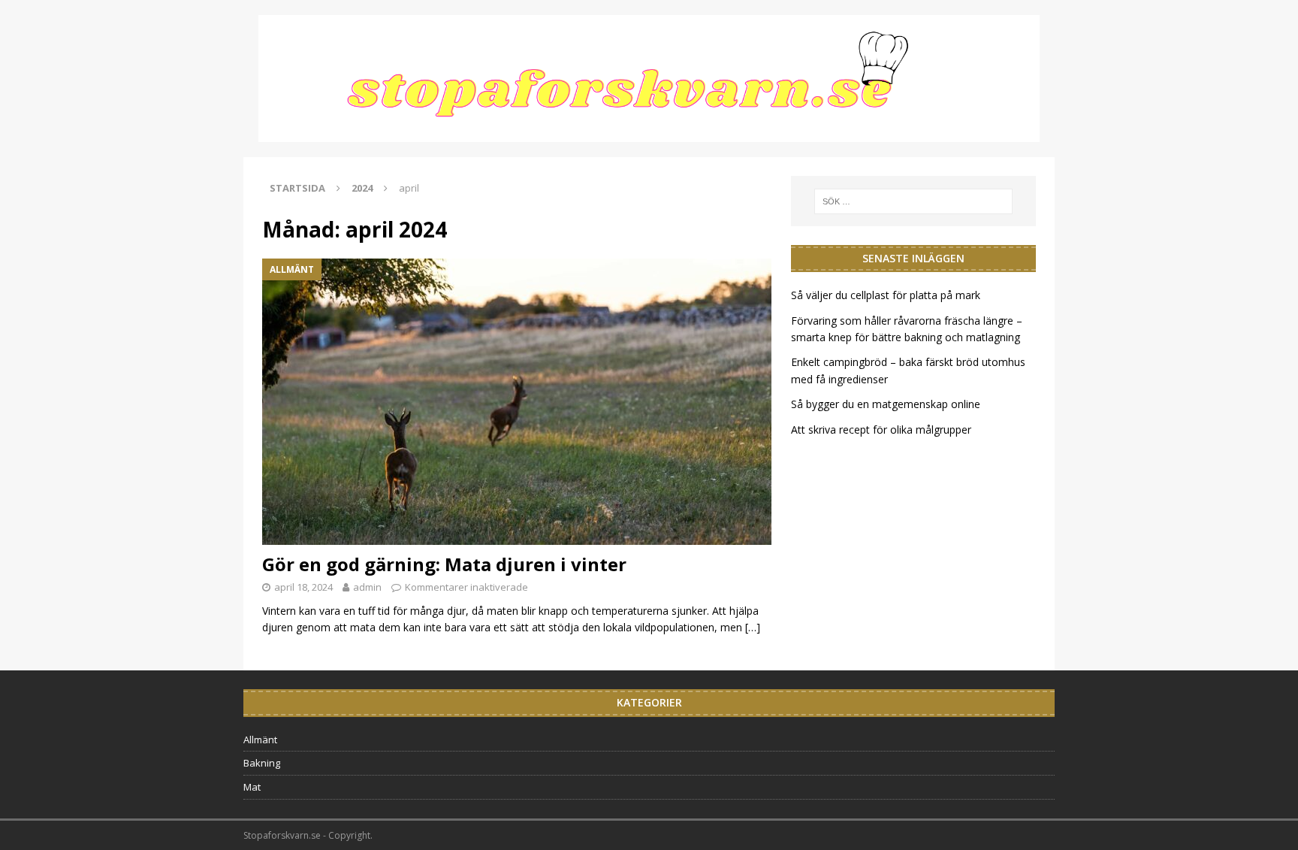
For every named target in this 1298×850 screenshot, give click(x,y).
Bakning (261, 763)
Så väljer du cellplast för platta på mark (885, 295)
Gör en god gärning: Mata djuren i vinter (444, 564)
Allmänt (260, 739)
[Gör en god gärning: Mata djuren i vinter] (516, 402)
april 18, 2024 (303, 587)
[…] (752, 627)
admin (367, 587)
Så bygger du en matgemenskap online (885, 404)
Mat (252, 787)
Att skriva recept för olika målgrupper (882, 429)
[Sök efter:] (913, 201)
